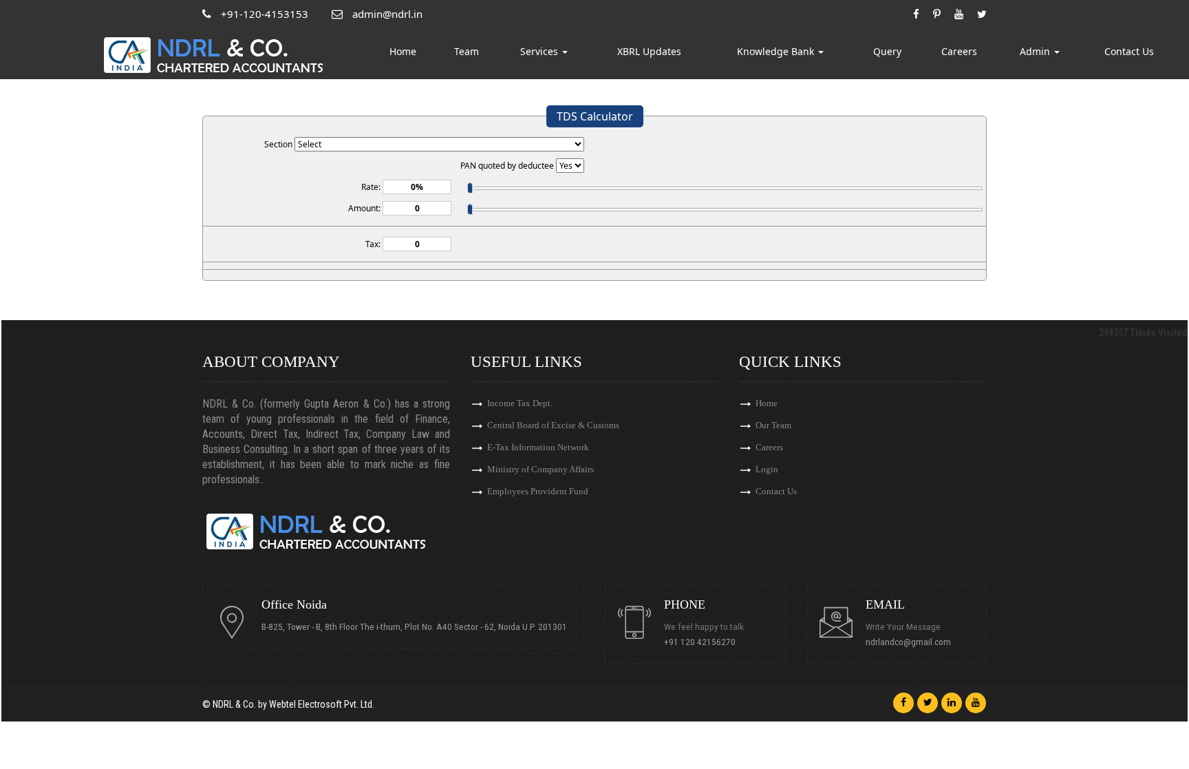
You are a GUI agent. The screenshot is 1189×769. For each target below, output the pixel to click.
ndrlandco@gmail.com (908, 641)
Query (887, 51)
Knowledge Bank (777, 51)
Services (540, 51)
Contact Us (1129, 51)
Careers (959, 51)
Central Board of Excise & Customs (553, 425)
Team (466, 51)
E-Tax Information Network (538, 447)
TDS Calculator (595, 116)
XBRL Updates (649, 51)
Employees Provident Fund (537, 491)
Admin (1036, 51)
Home (402, 51)
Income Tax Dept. (520, 403)
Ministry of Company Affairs (540, 469)
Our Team (773, 425)
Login (767, 469)
